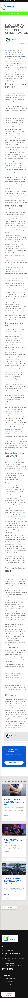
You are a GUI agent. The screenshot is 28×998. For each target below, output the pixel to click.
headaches (8, 267)
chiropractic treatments (12, 165)
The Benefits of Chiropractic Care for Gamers (14, 840)
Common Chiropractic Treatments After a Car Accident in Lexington (13, 881)
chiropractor (9, 50)
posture (6, 848)
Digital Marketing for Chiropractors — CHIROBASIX (14, 996)
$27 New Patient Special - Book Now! (15, 0)
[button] (24, 7)
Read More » (7, 815)
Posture (17, 453)
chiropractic (22, 56)
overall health (13, 429)
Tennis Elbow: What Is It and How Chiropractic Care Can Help (14, 801)
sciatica (12, 265)
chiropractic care (17, 95)
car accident (12, 886)
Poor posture (21, 512)
